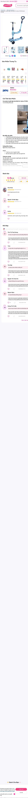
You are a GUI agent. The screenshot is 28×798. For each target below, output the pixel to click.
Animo (12, 87)
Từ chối (21, 792)
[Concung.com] (8, 5)
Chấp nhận (21, 789)
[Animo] (5, 90)
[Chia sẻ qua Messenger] (12, 55)
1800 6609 (11, 1)
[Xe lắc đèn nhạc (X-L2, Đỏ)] (22, 69)
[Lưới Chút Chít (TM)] (4, 69)
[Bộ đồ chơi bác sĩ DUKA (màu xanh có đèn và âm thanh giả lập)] (8, 69)
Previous (2, 74)
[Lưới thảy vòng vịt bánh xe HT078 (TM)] (17, 69)
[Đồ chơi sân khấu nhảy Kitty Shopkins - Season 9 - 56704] (13, 69)
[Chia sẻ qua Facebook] (14, 55)
